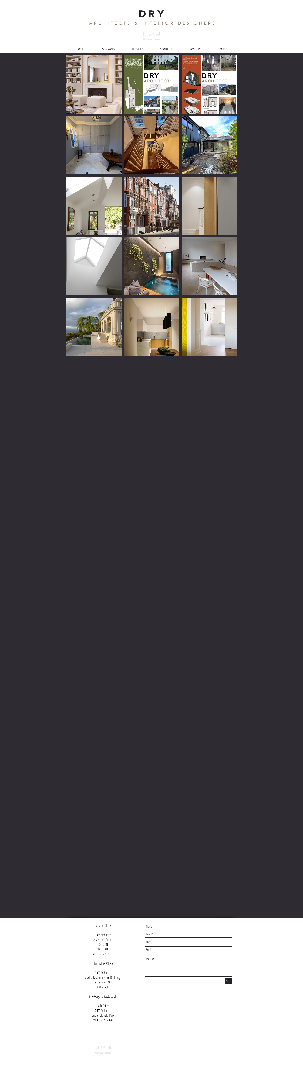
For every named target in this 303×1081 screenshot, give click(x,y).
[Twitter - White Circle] (89, 1060)
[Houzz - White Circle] (120, 1060)
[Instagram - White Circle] (97, 1060)
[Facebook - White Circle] (104, 1060)
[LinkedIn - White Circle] (112, 1060)
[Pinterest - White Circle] (81, 1060)
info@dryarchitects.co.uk (102, 996)
